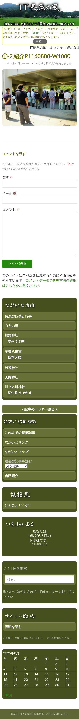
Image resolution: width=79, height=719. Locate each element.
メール (9, 193)
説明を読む (13, 627)
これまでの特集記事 (20, 432)
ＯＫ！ (40, 41)
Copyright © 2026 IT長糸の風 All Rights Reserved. (39, 713)
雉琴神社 (11, 368)
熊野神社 (11, 335)
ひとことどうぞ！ (18, 505)
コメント (11, 209)
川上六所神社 (15, 387)
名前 (7, 177)
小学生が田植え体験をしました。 (55, 63)
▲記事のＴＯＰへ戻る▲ (39, 409)
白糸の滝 (11, 325)
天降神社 (11, 377)
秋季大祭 (14, 357)
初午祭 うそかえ (20, 392)
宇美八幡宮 (13, 351)
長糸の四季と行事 (18, 316)
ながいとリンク (16, 442)
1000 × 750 (28, 63)
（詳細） (35, 32)
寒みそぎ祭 (16, 341)
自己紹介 (11, 476)
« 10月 (7, 695)
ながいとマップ (16, 451)
